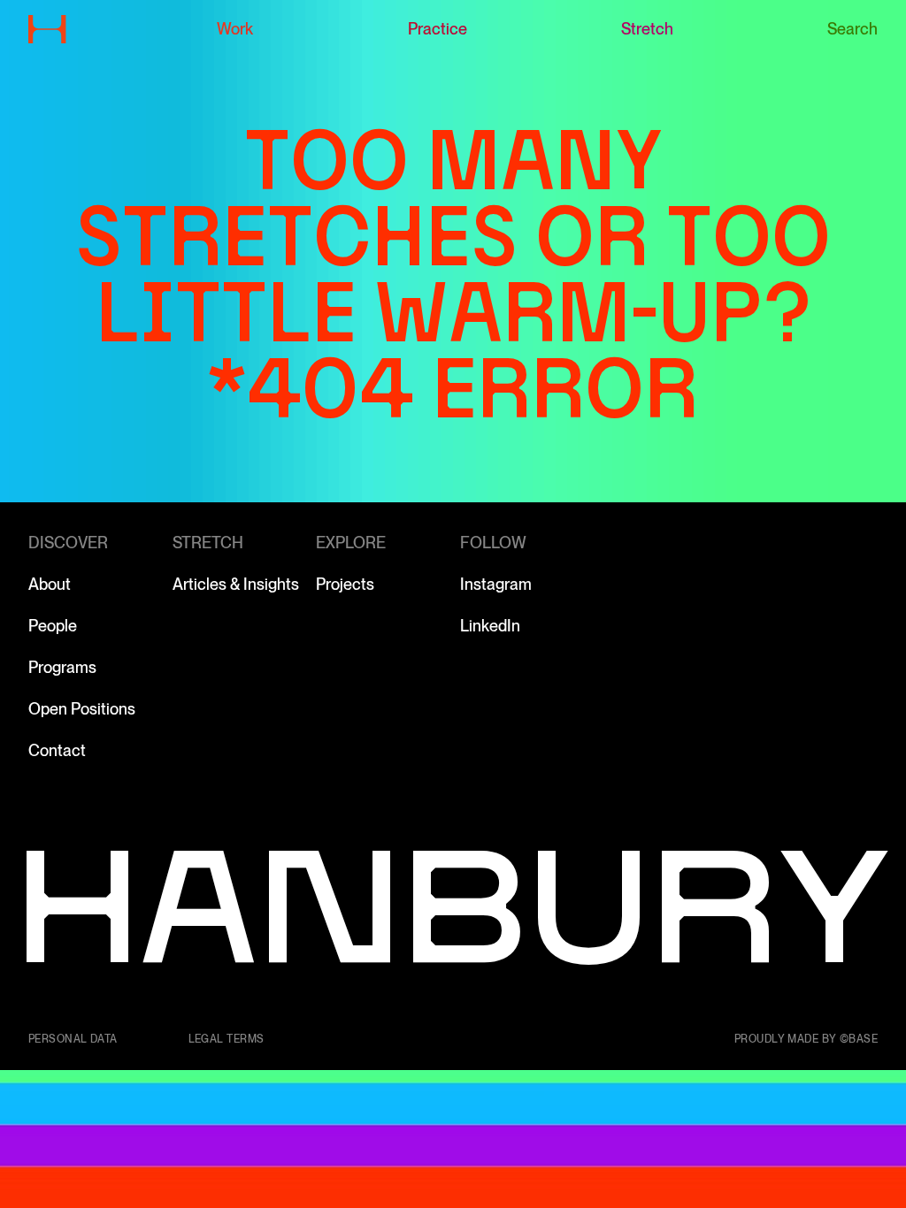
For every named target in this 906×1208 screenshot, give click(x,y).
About (49, 584)
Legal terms (226, 1039)
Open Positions (81, 709)
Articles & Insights (236, 584)
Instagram (496, 584)
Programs (62, 667)
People (52, 625)
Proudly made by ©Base (806, 1039)
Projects (345, 584)
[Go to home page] (47, 29)
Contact (57, 750)
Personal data (73, 1039)
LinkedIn (490, 625)
